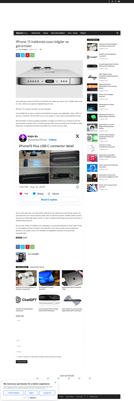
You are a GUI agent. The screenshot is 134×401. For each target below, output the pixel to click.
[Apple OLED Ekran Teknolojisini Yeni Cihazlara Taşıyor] (92, 87)
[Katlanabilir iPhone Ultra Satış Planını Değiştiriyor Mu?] (92, 178)
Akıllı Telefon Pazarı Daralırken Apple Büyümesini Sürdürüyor (72, 310)
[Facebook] (109, 1)
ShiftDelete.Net (93, 396)
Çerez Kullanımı (70, 396)
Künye (45, 33)
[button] (117, 33)
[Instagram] (112, 1)
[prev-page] (80, 269)
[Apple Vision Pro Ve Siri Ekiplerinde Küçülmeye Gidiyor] (92, 127)
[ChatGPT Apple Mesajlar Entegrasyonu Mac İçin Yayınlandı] (92, 138)
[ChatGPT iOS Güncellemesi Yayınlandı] (26, 299)
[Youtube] (119, 1)
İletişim (83, 33)
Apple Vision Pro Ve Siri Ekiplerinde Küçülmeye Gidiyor (106, 126)
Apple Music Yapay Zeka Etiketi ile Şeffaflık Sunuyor (107, 156)
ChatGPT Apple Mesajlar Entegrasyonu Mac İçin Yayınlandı (107, 136)
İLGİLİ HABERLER (22, 267)
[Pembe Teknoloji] (83, 382)
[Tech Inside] (73, 382)
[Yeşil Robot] (62, 382)
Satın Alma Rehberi (58, 33)
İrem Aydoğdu (23, 49)
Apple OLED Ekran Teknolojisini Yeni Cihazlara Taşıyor (108, 86)
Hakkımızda (36, 33)
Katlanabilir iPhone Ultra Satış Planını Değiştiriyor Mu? (108, 176)
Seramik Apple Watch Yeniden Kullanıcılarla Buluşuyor (48, 310)
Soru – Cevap (72, 33)
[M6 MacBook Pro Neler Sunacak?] (49, 278)
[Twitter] (115, 1)
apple (24, 237)
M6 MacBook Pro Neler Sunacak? (46, 288)
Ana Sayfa (18, 37)
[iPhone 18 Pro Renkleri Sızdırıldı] (92, 97)
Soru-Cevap (80, 396)
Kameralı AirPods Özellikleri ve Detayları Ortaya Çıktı (26, 288)
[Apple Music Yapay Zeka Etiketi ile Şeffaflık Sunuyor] (92, 158)
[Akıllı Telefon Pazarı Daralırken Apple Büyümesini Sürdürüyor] (72, 299)
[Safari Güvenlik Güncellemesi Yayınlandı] (92, 168)
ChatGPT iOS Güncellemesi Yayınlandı (24, 310)
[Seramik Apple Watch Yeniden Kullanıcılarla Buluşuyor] (49, 299)
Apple (24, 37)
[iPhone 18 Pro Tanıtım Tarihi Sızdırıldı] (92, 188)
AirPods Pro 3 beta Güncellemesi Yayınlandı (107, 146)
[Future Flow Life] (94, 382)
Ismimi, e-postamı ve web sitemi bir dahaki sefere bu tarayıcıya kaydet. (40, 357)
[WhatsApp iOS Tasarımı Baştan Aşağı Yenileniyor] (92, 117)
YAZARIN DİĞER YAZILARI (37, 267)
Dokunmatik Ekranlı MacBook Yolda (71, 288)
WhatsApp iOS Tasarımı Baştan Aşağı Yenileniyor (107, 115)
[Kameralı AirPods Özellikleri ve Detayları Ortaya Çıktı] (26, 278)
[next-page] (82, 269)
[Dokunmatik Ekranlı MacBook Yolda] (72, 278)
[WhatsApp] (32, 55)
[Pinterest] (27, 55)
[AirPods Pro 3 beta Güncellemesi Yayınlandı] (92, 148)
